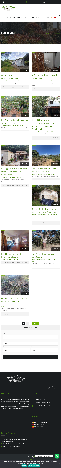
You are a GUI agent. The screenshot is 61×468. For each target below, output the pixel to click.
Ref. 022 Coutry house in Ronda (11, 446)
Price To (33, 346)
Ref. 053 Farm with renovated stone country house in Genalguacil (14, 172)
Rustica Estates (22, 17)
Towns (31, 17)
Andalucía (34, 214)
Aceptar (24, 465)
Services (38, 17)
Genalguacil (56, 33)
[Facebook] (7, 2)
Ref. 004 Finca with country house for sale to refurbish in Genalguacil (14, 440)
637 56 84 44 (37, 424)
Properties (11, 17)
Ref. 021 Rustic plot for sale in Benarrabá (14, 444)
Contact (46, 17)
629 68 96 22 (37, 426)
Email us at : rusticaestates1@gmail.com (38, 2)
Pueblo (4, 340)
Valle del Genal (20, 81)
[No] (59, 464)
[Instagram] (3, 2)
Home (4, 17)
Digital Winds (38, 457)
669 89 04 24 (37, 422)
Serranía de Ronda (11, 81)
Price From (5, 346)
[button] (57, 456)
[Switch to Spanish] (51, 17)
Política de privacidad (34, 465)
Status (4, 333)
